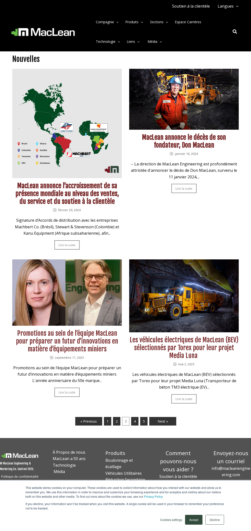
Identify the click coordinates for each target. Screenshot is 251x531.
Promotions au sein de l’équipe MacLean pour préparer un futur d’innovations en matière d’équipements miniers (67, 341)
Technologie (105, 41)
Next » (163, 421)
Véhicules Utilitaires (123, 473)
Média (152, 41)
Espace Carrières (188, 22)
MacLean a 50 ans (69, 458)
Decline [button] (215, 520)
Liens (131, 41)
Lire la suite (67, 245)
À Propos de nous (69, 452)
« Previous (88, 421)
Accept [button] (193, 520)
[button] (236, 6)
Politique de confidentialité (19, 476)
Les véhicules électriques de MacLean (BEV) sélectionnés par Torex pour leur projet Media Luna (184, 347)
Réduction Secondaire (125, 479)
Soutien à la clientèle (191, 6)
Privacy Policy (153, 496)
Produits (131, 22)
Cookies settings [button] (171, 520)
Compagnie (105, 22)
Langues (226, 6)
